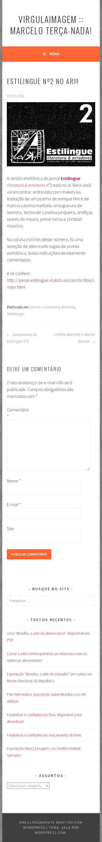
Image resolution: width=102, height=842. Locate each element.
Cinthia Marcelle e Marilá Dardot (74, 338)
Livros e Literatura (45, 307)
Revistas (68, 307)
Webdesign (15, 314)
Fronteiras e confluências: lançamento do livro (44, 735)
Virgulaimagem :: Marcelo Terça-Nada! (51, 25)
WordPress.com (50, 832)
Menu (54, 53)
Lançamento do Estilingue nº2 (22, 338)
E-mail (14, 504)
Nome (14, 481)
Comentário (16, 413)
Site (10, 528)
